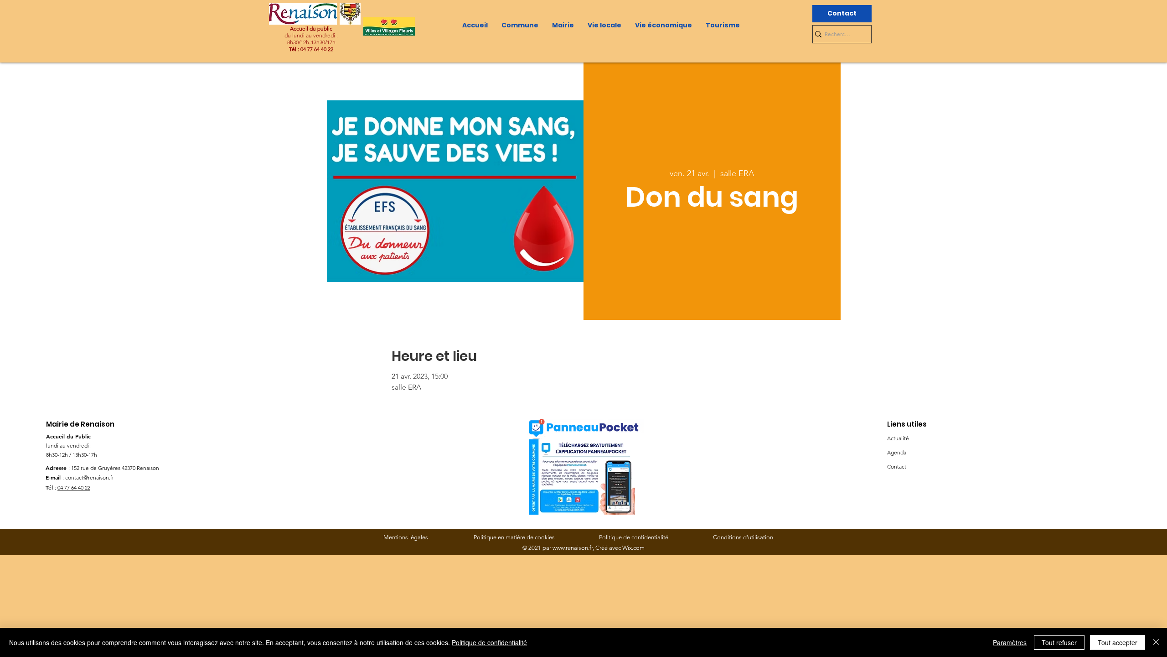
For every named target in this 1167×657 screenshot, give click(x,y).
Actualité (898, 438)
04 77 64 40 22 (73, 487)
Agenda (896, 452)
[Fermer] (1156, 642)
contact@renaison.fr (89, 477)
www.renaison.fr (573, 547)
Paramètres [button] (1010, 642)
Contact (896, 466)
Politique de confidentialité (489, 642)
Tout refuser (1059, 642)
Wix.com (633, 547)
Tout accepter (1117, 642)
